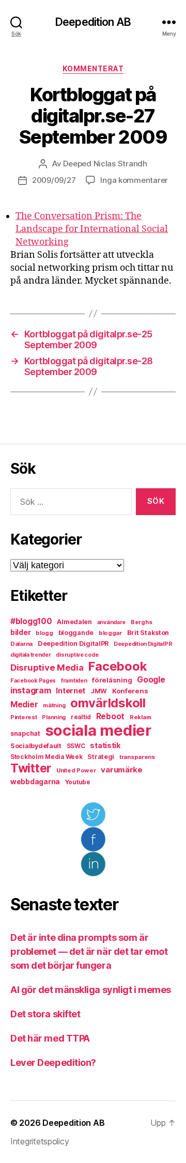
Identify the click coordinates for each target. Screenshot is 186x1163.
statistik (105, 745)
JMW (98, 691)
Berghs (141, 622)
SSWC (76, 746)
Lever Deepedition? (53, 1062)
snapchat (25, 733)
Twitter (30, 768)
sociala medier (98, 730)
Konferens (130, 691)
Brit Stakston (148, 633)
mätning (54, 705)
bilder (20, 632)
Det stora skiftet (45, 1014)
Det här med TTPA (50, 1038)
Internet (70, 690)
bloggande (76, 633)
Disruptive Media (47, 667)
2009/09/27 (53, 180)
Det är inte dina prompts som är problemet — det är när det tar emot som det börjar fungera (88, 951)
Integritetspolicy (39, 1141)
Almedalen (74, 622)
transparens (137, 757)
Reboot (110, 716)
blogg (44, 633)
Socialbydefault (35, 746)
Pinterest (23, 717)
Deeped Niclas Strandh (105, 163)
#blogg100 (31, 621)
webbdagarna (35, 782)
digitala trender (30, 655)
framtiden (74, 680)
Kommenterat (93, 68)
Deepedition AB (93, 22)
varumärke (122, 769)
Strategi (100, 757)
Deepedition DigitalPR (73, 643)
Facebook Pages (33, 680)
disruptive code (77, 655)
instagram (30, 690)
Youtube (77, 782)
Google (151, 680)
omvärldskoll (108, 702)
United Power (76, 770)
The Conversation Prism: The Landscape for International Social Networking (92, 229)
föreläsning (112, 680)
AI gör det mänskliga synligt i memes (90, 989)
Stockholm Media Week (46, 757)
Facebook (117, 666)
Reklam (140, 717)
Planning (54, 717)
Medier (24, 704)
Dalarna (21, 643)
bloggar (110, 633)
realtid (81, 717)
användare (111, 622)
